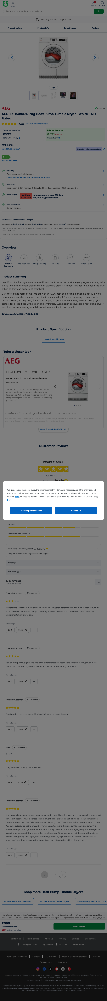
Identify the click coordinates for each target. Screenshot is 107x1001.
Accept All (76, 510)
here (17, 496)
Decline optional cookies (31, 510)
